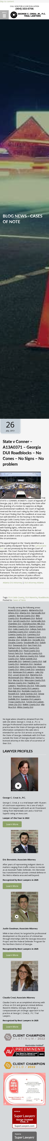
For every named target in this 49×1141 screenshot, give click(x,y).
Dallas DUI (21, 637)
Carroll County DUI (21, 621)
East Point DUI (34, 645)
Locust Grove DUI (21, 674)
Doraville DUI (38, 639)
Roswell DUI (13, 693)
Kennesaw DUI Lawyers (23, 672)
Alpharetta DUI (36, 610)
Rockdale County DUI (31, 691)
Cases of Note (19, 600)
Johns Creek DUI (27, 669)
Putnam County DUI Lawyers (26, 688)
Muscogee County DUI (34, 680)
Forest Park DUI (15, 653)
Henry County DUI (28, 666)
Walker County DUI (31, 704)
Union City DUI (15, 704)
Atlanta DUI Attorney (12, 582)
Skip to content (7, 1)
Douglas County (15, 642)
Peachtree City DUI (25, 685)
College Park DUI (37, 629)
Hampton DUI (26, 664)
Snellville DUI (14, 699)
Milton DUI (29, 677)
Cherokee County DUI (18, 626)
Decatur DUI (14, 639)
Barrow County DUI (26, 615)
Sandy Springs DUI (28, 693)
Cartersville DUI (38, 621)
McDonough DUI (15, 677)
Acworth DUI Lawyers (18, 610)
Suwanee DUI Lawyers (31, 699)
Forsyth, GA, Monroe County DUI (23, 656)
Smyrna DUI (18, 696)
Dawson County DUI (36, 637)
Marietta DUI (36, 674)
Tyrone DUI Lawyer (35, 701)
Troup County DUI (16, 701)
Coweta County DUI (17, 634)
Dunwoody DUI (20, 645)
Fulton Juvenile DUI (28, 658)
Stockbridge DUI (32, 696)
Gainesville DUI (15, 661)
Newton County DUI (17, 682)
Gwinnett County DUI (32, 661)
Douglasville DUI (31, 642)
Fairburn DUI (14, 647)
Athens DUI (13, 612)
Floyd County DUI (31, 650)
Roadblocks (43, 597)
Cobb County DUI (21, 629)
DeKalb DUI (26, 639)
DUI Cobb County (16, 597)
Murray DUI (18, 680)
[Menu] (4, 14)
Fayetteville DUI (15, 650)
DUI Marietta (31, 597)
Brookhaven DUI (27, 618)
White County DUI (25, 707)
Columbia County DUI (18, 631)
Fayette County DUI (30, 647)
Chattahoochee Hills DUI (33, 623)
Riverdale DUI (14, 691)
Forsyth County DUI (33, 653)
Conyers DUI (34, 631)
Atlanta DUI (25, 612)
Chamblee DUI (14, 623)
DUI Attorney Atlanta (34, 582)
